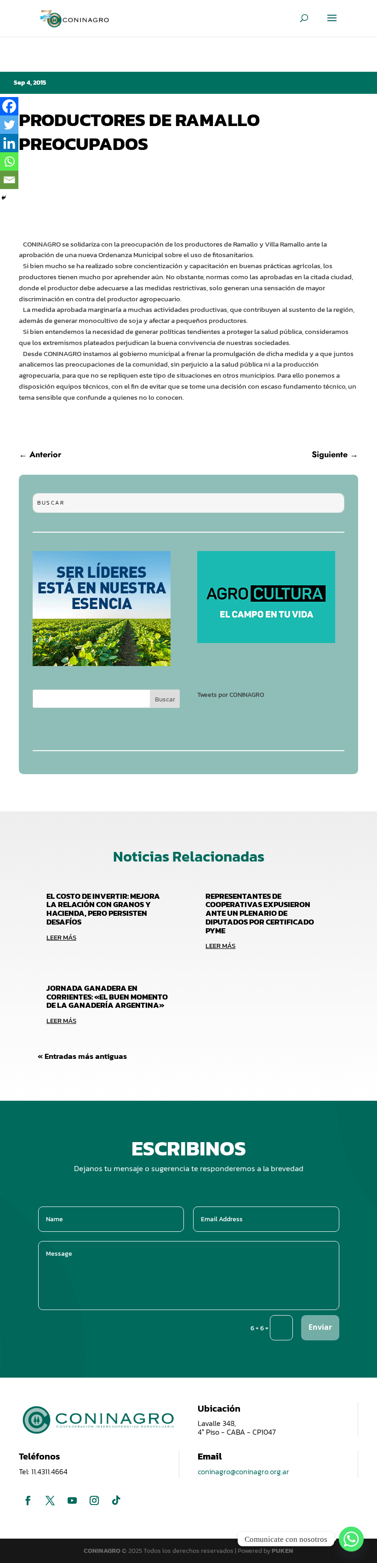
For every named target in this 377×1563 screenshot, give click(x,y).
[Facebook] (9, 106)
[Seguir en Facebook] (28, 1500)
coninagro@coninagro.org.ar (243, 1471)
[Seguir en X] (50, 1500)
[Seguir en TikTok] (116, 1500)
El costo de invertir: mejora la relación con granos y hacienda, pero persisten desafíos (103, 909)
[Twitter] (9, 124)
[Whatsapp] (9, 161)
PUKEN (282, 1551)
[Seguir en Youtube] (72, 1500)
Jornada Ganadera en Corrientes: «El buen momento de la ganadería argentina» (107, 996)
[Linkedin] (9, 143)
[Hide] (3, 197)
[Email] (9, 180)
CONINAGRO (103, 1551)
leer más (61, 937)
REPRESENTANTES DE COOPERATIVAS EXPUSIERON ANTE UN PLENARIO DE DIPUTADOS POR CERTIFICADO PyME (260, 913)
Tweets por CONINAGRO (230, 695)
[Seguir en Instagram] (94, 1500)
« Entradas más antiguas (82, 1056)
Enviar (320, 1327)
